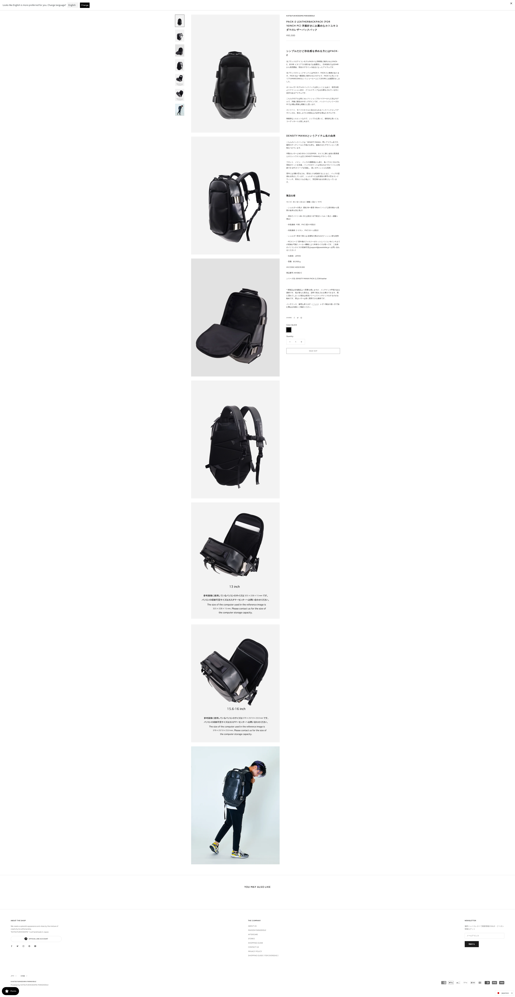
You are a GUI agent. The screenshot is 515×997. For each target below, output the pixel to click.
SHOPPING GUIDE (255, 943)
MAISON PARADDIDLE (257, 930)
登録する (472, 944)
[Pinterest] (301, 318)
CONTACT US (253, 947)
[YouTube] (35, 946)
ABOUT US (252, 926)
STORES (251, 939)
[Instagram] (23, 946)
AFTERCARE (253, 934)
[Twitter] (298, 318)
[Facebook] (294, 318)
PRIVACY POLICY (255, 951)
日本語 (23, 976)
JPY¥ (12, 976)
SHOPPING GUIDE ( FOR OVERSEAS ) (263, 956)
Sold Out (313, 351)
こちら (315, 304)
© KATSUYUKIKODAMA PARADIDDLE (23, 981)
